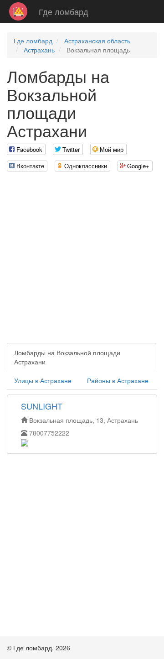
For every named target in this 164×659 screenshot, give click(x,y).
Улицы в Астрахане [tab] (43, 380)
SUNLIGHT (41, 406)
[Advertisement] (82, 261)
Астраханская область (97, 40)
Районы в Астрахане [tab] (118, 380)
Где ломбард (63, 11)
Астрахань (39, 49)
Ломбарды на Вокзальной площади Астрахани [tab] (67, 357)
